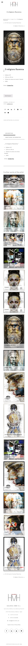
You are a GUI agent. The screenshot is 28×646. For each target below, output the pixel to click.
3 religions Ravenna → (18, 26)
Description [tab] (9, 133)
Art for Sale (6, 19)
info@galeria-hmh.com (14, 620)
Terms (12, 624)
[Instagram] (21, 631)
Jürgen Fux (13, 19)
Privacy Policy (17, 624)
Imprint (9, 624)
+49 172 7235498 (14, 617)
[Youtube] (16, 631)
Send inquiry (8, 95)
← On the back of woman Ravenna (12, 22)
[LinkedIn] (11, 631)
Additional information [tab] (13, 137)
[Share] (5, 109)
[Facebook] (6, 631)
